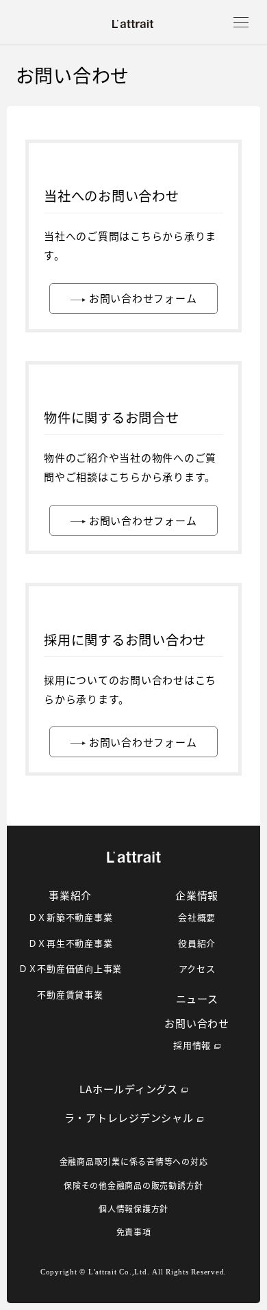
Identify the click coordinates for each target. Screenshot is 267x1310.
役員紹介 (197, 942)
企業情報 (196, 895)
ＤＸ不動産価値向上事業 (70, 968)
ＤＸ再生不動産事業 (70, 942)
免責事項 (133, 1231)
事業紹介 (70, 895)
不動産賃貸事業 (70, 994)
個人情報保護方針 (133, 1208)
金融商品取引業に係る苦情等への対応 (134, 1161)
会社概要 (197, 917)
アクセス (197, 968)
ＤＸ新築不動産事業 (70, 917)
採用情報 (192, 1044)
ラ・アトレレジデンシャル (129, 1117)
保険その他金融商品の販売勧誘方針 (133, 1185)
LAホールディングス (128, 1089)
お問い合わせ (196, 1023)
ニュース (197, 998)
